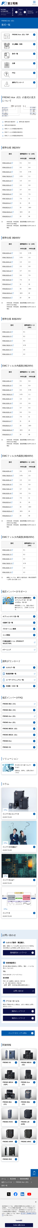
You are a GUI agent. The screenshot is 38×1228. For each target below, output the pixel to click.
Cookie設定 (19, 1220)
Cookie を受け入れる (19, 1225)
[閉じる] (36, 1202)
